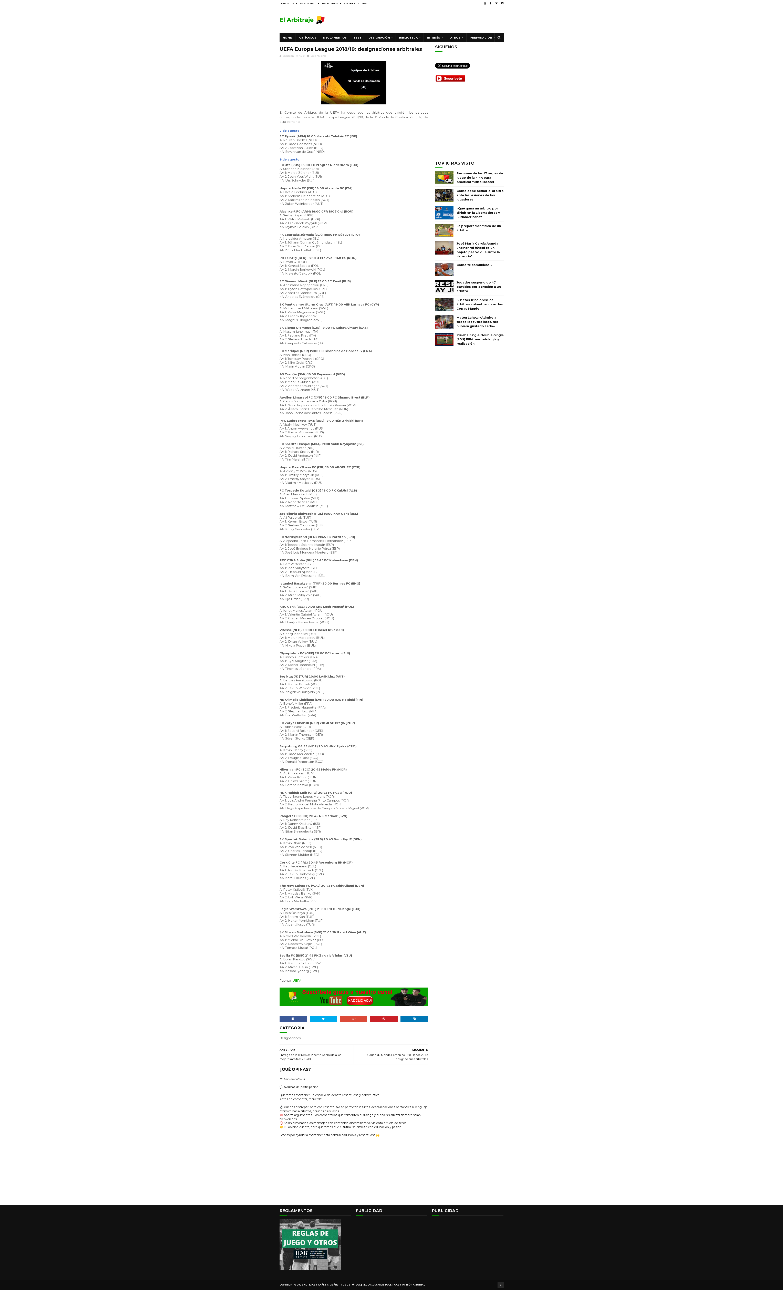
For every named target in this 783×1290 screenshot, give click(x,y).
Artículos (308, 37)
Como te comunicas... (474, 265)
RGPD (365, 3)
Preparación (481, 37)
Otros (455, 37)
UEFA (296, 980)
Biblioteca (408, 37)
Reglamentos (335, 37)
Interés (433, 37)
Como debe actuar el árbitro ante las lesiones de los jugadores (480, 195)
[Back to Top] (501, 1285)
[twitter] (496, 3)
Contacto (287, 3)
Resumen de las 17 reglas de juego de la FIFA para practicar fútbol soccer (480, 177)
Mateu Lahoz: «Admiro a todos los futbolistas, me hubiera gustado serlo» (477, 322)
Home (287, 37)
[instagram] (502, 3)
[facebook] (491, 3)
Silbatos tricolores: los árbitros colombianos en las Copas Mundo (480, 304)
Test (358, 37)
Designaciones (318, 55)
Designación (379, 37)
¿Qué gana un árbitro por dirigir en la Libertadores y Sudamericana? (478, 212)
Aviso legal (308, 3)
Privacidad (330, 3)
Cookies (349, 3)
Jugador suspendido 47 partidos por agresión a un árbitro (479, 286)
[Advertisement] (429, 20)
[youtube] (485, 3)
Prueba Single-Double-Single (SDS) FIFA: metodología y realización (480, 339)
